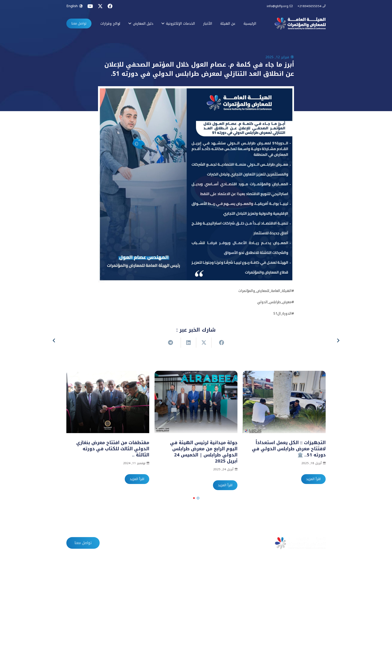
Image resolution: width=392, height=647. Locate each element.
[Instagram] (100, 626)
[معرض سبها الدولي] (231, 607)
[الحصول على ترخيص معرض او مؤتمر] (321, 598)
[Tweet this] (203, 342)
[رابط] (300, 23)
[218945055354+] (141, 598)
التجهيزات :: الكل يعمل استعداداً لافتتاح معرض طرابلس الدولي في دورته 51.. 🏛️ (289, 448)
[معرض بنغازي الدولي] (231, 598)
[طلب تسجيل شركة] (321, 590)
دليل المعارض (189, 543)
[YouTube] (90, 6)
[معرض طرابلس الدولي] (231, 581)
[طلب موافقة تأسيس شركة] (321, 581)
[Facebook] (110, 6)
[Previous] (338, 341)
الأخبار (213, 543)
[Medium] (72, 626)
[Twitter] (100, 6)
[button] (198, 498)
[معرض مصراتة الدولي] (231, 590)
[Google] (86, 626)
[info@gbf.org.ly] (141, 590)
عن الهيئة (235, 543)
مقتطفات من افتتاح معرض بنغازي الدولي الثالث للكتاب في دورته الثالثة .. (112, 448)
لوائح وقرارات (159, 543)
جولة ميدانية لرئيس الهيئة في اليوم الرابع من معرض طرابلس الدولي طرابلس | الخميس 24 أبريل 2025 (203, 451)
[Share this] (219, 342)
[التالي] (54, 341)
